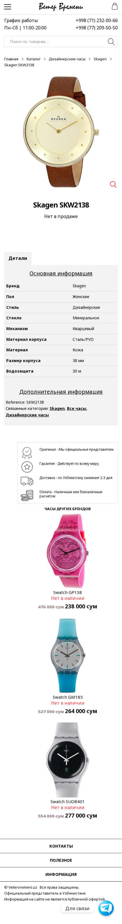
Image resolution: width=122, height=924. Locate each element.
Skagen (100, 58)
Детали (18, 258)
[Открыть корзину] (113, 5)
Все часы (76, 408)
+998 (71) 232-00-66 (97, 20)
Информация (61, 874)
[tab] (17, 258)
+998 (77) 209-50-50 (97, 28)
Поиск (111, 42)
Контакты (61, 846)
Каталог (34, 58)
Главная (11, 58)
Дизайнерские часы (67, 58)
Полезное (61, 860)
